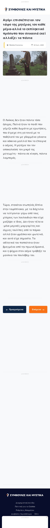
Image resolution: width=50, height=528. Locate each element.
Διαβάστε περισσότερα (21, 514)
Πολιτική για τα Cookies (25, 506)
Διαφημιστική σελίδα (25, 503)
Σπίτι (37, 514)
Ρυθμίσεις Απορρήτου (25, 510)
